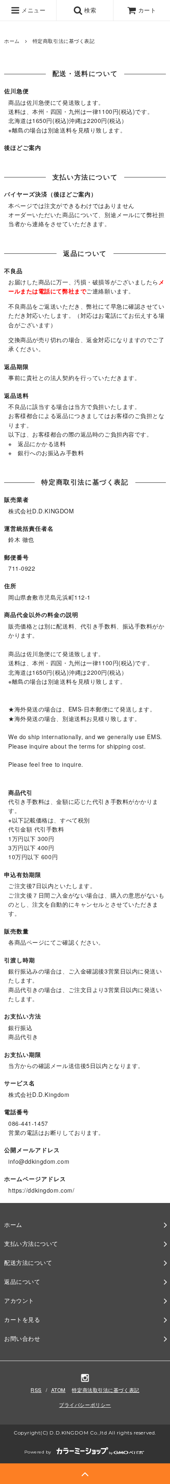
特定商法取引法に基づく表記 (105, 1389)
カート (147, 10)
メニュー (33, 10)
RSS (36, 1389)
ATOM (58, 1389)
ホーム (12, 40)
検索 (90, 10)
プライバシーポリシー (85, 1404)
